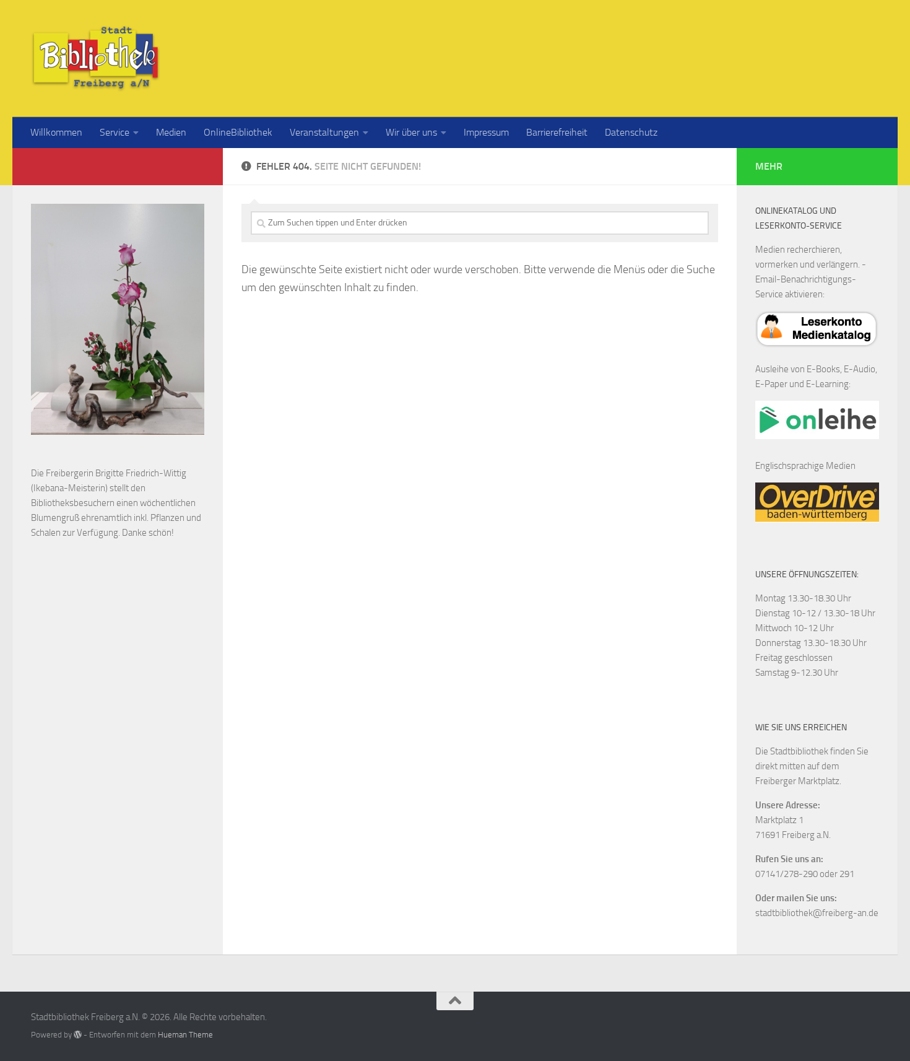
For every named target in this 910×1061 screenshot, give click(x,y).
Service (114, 132)
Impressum (486, 132)
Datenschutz (631, 132)
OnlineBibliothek (238, 132)
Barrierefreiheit (556, 132)
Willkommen (56, 132)
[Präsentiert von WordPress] (78, 1035)
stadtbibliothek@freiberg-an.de (816, 913)
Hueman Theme (185, 1034)
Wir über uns (411, 132)
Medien (171, 132)
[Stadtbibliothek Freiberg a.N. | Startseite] (95, 58)
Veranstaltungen (324, 132)
